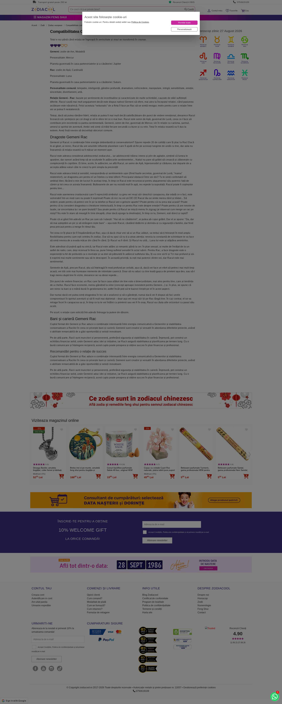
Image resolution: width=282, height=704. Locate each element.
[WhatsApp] (274, 696)
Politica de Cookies (140, 22)
